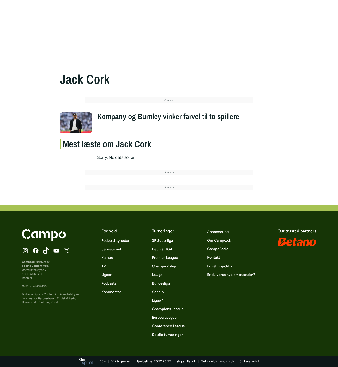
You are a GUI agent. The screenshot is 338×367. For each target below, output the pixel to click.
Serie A (158, 292)
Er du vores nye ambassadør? (231, 274)
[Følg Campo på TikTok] (46, 250)
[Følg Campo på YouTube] (56, 250)
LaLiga (157, 274)
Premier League (165, 257)
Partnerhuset (47, 298)
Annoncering (218, 232)
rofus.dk (228, 361)
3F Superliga (162, 240)
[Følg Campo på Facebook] (35, 250)
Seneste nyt (111, 249)
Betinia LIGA (162, 249)
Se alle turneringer (167, 334)
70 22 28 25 (162, 361)
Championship (164, 266)
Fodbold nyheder (115, 240)
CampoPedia (217, 249)
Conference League (168, 326)
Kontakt (213, 257)
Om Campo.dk (219, 240)
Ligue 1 (157, 300)
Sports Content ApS (35, 265)
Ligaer (106, 274)
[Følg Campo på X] (66, 250)
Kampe (107, 257)
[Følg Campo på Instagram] (25, 250)
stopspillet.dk (186, 361)
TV (103, 266)
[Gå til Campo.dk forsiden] (44, 239)
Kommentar (111, 292)
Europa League (164, 317)
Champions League (168, 309)
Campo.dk (29, 261)
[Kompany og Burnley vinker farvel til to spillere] (76, 122)
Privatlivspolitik (219, 266)
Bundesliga (161, 283)
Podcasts (108, 283)
